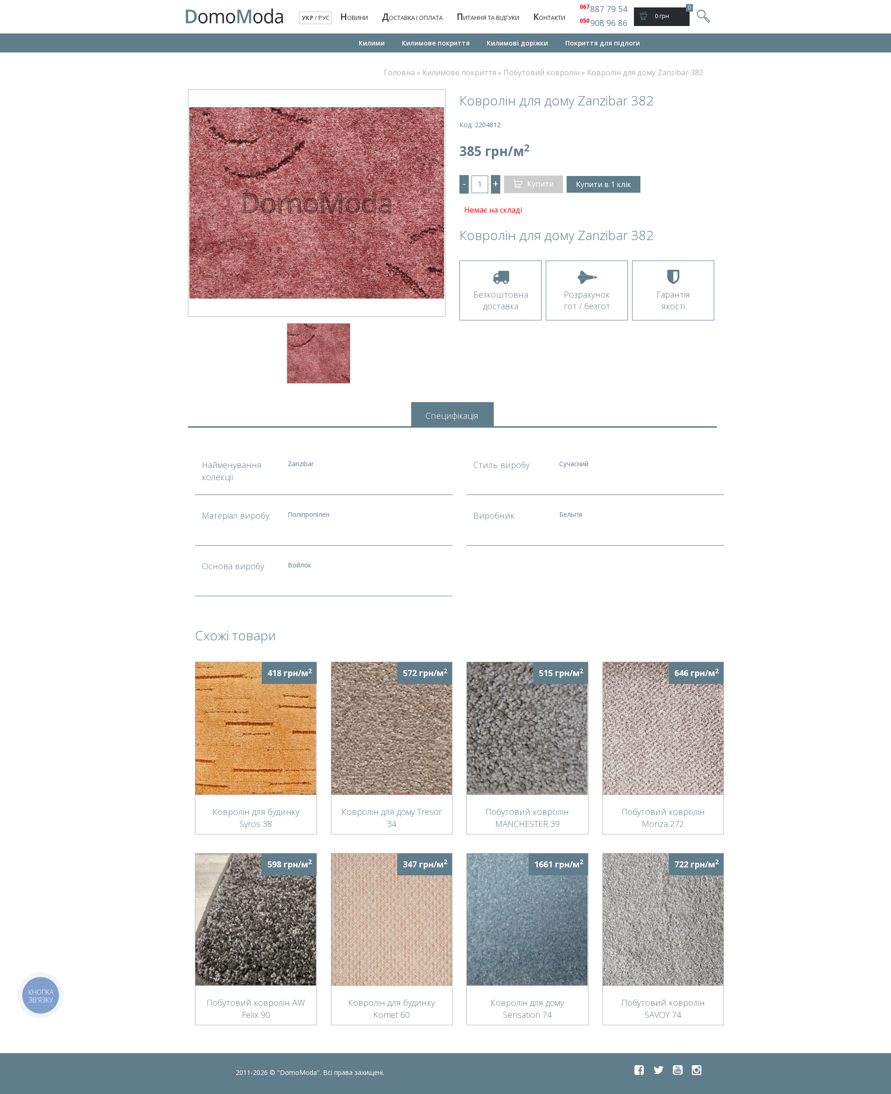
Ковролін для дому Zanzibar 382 (645, 72)
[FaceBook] (639, 1069)
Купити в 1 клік (603, 184)
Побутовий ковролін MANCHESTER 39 (527, 817)
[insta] (697, 1069)
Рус (323, 18)
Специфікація (452, 415)
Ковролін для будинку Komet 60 (391, 1008)
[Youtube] (678, 1069)
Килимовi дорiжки (517, 43)
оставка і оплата (412, 17)
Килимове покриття (436, 43)
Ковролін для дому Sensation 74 (527, 1008)
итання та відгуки (488, 17)
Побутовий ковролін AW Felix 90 (256, 1008)
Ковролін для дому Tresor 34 (392, 817)
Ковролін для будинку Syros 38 (256, 817)
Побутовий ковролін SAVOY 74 (663, 1008)
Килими (372, 43)
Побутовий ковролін (542, 72)
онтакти (549, 17)
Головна (399, 72)
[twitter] (658, 1069)
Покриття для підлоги (602, 43)
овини (354, 17)
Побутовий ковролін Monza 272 (663, 817)
